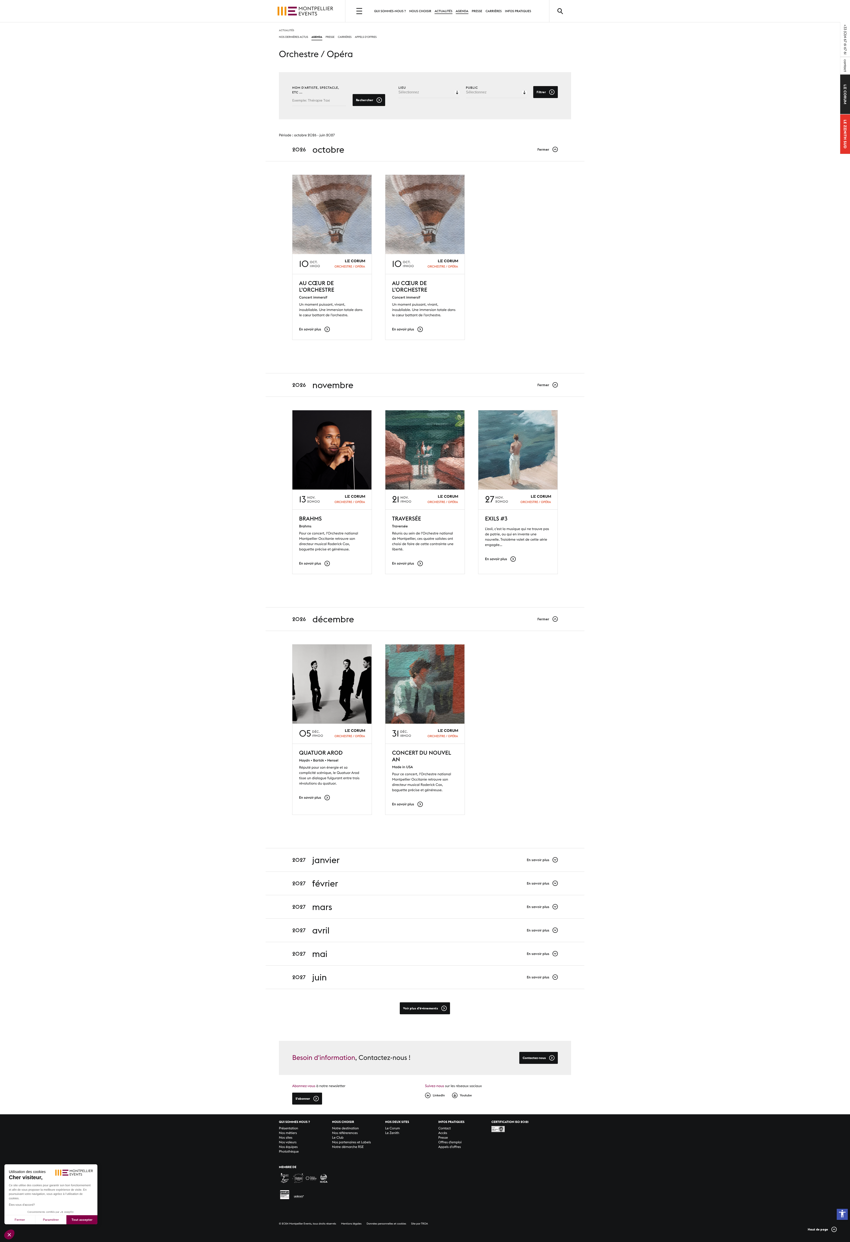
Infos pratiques (518, 11)
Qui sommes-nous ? (390, 11)
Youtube (466, 1095)
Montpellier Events (305, 11)
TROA (424, 1223)
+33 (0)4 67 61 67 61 (845, 39)
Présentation (288, 1128)
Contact (444, 1128)
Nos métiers (288, 1133)
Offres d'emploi (450, 1142)
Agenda (462, 11)
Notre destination (345, 1128)
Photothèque (289, 1151)
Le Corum (392, 1128)
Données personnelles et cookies (386, 1223)
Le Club (338, 1138)
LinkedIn (439, 1095)
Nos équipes (288, 1147)
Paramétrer (51, 1219)
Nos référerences (345, 1133)
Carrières (493, 11)
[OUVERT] (359, 11)
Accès (442, 1133)
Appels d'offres (366, 37)
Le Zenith (392, 1133)
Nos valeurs (287, 1142)
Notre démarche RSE (348, 1147)
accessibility (842, 1213)
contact (845, 65)
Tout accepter (81, 1219)
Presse (477, 11)
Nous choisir (420, 11)
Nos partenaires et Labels (351, 1142)
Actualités (443, 11)
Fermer (20, 1219)
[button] (9, 1234)
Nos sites (285, 1138)
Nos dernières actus (293, 37)
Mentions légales (351, 1223)
